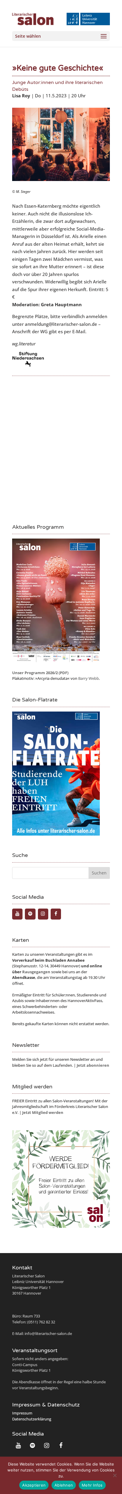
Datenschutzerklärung (31, 1419)
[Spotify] (30, 914)
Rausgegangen (36, 971)
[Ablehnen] (115, 1475)
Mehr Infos (92, 1485)
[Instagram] (43, 914)
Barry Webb (88, 678)
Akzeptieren (34, 1485)
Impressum (22, 1413)
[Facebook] (56, 914)
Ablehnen (63, 1485)
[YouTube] (17, 914)
